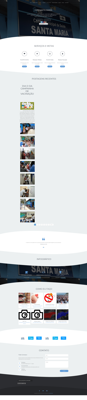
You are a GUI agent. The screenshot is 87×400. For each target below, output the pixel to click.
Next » (52, 224)
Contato (63, 2)
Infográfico (44, 2)
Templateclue (51, 393)
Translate (46, 25)
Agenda (59, 2)
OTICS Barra (66, 2)
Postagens (40, 2)
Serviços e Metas (35, 2)
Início (31, 2)
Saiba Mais (24, 66)
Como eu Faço (49, 2)
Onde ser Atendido (54, 2)
